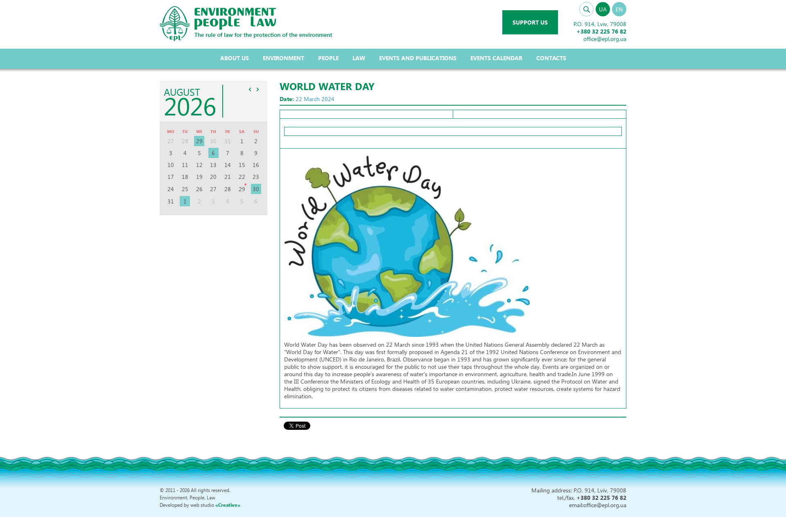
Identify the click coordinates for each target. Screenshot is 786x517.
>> (258, 89)
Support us (530, 22)
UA (603, 9)
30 (256, 189)
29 (199, 141)
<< (250, 89)
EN (619, 9)
